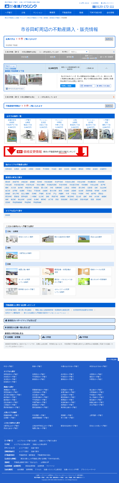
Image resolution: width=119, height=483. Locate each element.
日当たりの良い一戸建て (98, 426)
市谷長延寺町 (19, 185)
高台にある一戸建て (11, 428)
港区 (60, 169)
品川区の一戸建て (67, 374)
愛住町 (7, 182)
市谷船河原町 (52, 185)
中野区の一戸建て (95, 379)
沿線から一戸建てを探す (48, 441)
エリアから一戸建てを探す (27, 441)
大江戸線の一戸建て (96, 405)
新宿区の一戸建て (38, 379)
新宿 (60, 191)
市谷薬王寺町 (74, 185)
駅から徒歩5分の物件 (62, 237)
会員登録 (95, 3)
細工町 (7, 191)
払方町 (41, 196)
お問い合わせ (85, 3)
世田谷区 (8, 169)
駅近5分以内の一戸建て (69, 426)
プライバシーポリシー (60, 475)
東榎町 (62, 196)
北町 (96, 188)
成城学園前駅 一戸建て (40, 418)
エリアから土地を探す (22, 444)
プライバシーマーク (88, 469)
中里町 (81, 194)
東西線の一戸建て (67, 400)
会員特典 (41, 466)
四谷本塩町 (84, 199)
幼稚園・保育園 (13, 337)
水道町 (66, 191)
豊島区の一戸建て (67, 379)
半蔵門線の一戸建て (39, 402)
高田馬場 (89, 191)
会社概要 (20, 469)
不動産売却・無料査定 (27, 455)
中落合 (73, 194)
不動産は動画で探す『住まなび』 (26, 462)
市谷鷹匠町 (92, 182)
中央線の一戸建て (95, 395)
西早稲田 (24, 196)
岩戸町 (103, 185)
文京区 (66, 169)
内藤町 (61, 194)
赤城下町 (16, 182)
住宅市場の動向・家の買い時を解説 (18, 310)
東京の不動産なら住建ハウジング (15, 18)
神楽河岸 (28, 188)
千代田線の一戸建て (39, 400)
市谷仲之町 (30, 185)
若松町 (98, 199)
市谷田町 (101, 182)
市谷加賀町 (48, 182)
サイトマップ (72, 475)
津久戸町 (16, 194)
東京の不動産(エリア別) (34, 18)
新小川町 (53, 191)
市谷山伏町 (94, 185)
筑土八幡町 (25, 194)
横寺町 (43, 199)
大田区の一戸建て (95, 374)
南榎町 (104, 196)
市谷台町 (8, 185)
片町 (51, 188)
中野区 (88, 169)
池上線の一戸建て (95, 390)
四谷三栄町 (74, 199)
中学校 (85, 337)
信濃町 (22, 191)
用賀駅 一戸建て (67, 415)
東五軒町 (71, 196)
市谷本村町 (63, 185)
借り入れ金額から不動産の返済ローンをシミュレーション (45, 313)
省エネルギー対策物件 (99, 279)
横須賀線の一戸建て (68, 397)
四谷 (57, 199)
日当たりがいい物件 (26, 237)
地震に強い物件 (24, 269)
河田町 (73, 188)
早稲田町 (28, 202)
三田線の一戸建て (10, 405)
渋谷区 (38, 169)
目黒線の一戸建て (67, 390)
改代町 (20, 188)
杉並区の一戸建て (10, 382)
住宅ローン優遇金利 (12, 313)
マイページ (50, 466)
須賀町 (73, 191)
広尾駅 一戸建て (10, 418)
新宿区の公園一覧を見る (17, 327)
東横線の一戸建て (10, 390)
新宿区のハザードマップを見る (21, 320)
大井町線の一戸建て (39, 392)
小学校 (48, 337)
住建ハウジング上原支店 (53, 469)
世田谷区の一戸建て (11, 374)
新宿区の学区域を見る (14, 333)
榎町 (7, 188)
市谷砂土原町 (70, 182)
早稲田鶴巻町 (17, 202)
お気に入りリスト (108, 3)
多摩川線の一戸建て (68, 392)
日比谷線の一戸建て (11, 402)
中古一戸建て (8, 366)
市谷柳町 (84, 185)
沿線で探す (35, 448)
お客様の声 (45, 462)
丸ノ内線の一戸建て (96, 397)
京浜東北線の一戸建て (40, 397)
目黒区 (16, 169)
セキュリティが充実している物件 (62, 290)
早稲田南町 (37, 202)
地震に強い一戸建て (39, 428)
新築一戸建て (37, 366)
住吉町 (81, 191)
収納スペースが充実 (98, 269)
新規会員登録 (30, 466)
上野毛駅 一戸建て (96, 415)
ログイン (109, 39)
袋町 (85, 196)
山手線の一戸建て (67, 395)
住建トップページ (41, 475)
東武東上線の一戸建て (69, 407)
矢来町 (36, 199)
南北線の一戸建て (95, 400)
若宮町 (7, 202)
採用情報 (29, 469)
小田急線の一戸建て (96, 392)
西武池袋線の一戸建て (40, 407)
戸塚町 (41, 194)
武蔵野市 (103, 169)
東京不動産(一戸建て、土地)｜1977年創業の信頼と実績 (22, 2)
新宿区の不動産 (55, 18)
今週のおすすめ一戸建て (70, 366)
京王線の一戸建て (38, 395)
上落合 (66, 188)
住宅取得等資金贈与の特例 (83, 310)
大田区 (30, 169)
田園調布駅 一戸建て (11, 415)
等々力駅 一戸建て (67, 418)
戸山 (54, 194)
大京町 (104, 191)
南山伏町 (21, 199)
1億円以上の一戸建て (11, 426)
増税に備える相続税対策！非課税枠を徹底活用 (52, 310)
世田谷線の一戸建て (11, 392)
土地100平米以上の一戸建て (42, 426)
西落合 (100, 194)
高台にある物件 (96, 237)
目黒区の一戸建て (38, 374)
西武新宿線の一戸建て (12, 407)
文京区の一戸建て (10, 379)
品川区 (23, 169)
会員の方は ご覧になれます (21, 39)
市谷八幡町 (41, 185)
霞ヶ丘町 (44, 188)
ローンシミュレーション (16, 88)
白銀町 (45, 191)
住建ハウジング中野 (71, 469)
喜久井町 (82, 188)
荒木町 (39, 182)
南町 (7, 199)
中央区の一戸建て (67, 377)
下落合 (29, 191)
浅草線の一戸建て (67, 405)
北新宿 (89, 188)
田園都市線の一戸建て (40, 390)
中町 (87, 194)
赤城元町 (24, 182)
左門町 (15, 191)
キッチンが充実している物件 (24, 280)
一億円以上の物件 (25, 253)
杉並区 (95, 169)
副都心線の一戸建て (96, 402)
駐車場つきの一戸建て (27, 289)
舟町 (90, 196)
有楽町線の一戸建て (68, 402)
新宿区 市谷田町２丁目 (14, 71)
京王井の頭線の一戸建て (13, 395)
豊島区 (81, 169)
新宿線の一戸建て (38, 405)
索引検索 (80, 475)
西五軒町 (8, 196)
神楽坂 (36, 188)
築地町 (7, 194)
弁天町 (96, 196)
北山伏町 (103, 188)
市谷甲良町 (59, 182)
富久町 (48, 194)
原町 (47, 196)
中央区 (54, 169)
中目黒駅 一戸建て (39, 415)
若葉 (92, 199)
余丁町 (50, 199)
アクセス (38, 469)
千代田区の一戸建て (39, 377)
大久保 (13, 188)
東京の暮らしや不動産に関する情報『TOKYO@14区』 (41, 459)
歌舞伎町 (58, 188)
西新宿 (16, 196)
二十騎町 (33, 196)
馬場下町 (55, 196)
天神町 (34, 194)
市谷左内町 (81, 182)
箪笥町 (96, 191)
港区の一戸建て (95, 377)
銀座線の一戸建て (10, 400)
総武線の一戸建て (10, 397)
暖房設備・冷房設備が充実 (63, 271)
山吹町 (29, 199)
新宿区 (46, 18)
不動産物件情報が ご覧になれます (24, 106)
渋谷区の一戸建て (10, 377)
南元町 (13, 199)
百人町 (78, 196)
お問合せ (50, 475)
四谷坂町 (64, 199)
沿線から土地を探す (40, 444)
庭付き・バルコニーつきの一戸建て (64, 280)
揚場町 (32, 182)
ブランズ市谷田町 (10, 69)
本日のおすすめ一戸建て (98, 366)
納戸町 (93, 194)
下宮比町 (37, 191)
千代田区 (46, 169)
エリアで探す (24, 448)
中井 (67, 194)
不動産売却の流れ (44, 455)
